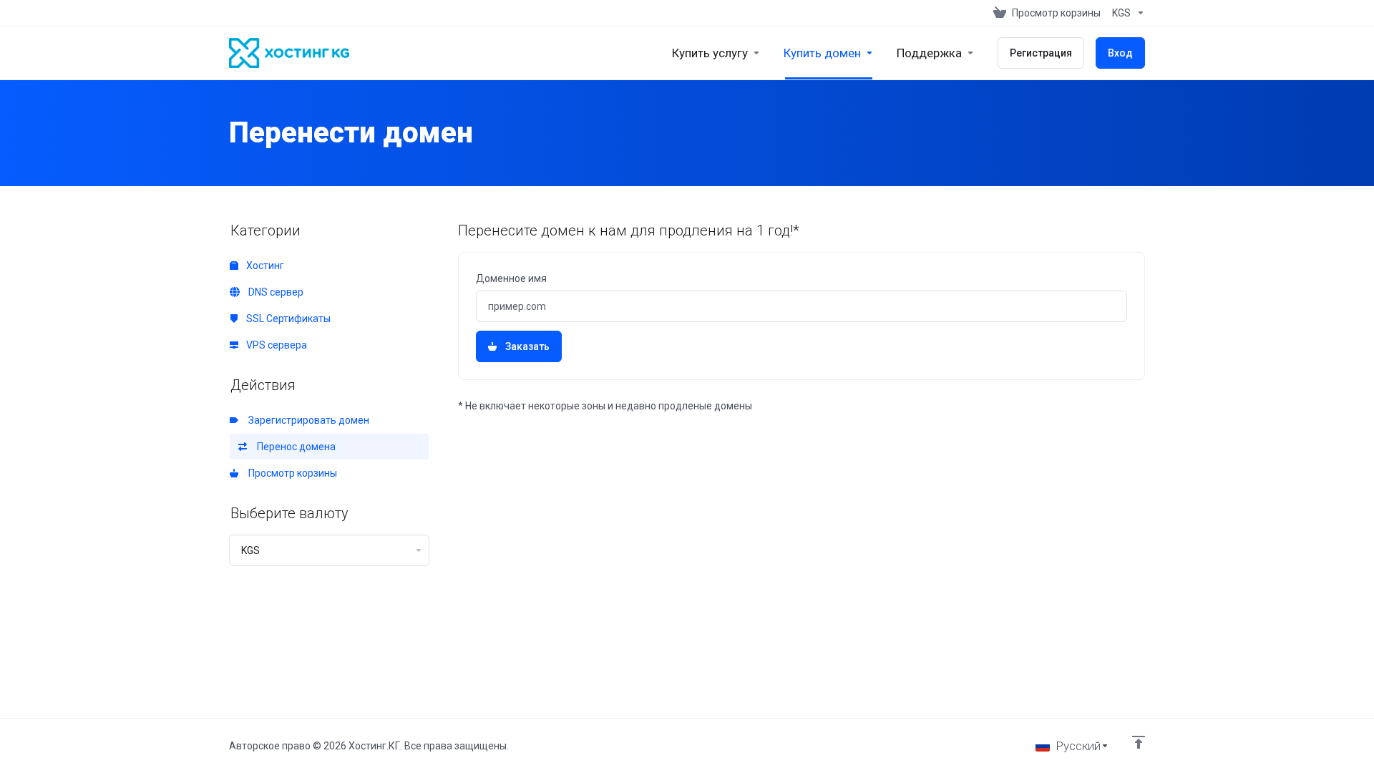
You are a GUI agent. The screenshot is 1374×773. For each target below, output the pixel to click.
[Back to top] (1138, 742)
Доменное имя (511, 278)
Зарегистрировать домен (306, 420)
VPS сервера (275, 345)
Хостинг (264, 265)
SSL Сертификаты (287, 318)
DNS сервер (273, 292)
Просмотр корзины (290, 473)
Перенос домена (294, 446)
